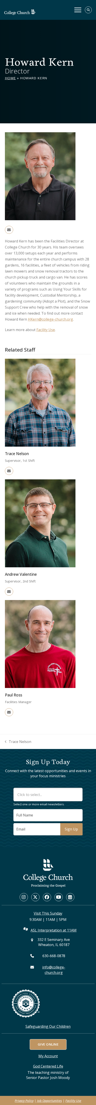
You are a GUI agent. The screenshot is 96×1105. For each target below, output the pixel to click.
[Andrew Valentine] (40, 523)
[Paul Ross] (40, 643)
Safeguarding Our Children (48, 1026)
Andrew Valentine (21, 574)
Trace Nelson (17, 453)
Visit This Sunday (48, 913)
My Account (48, 1056)
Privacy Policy (24, 1101)
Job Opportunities (49, 1101)
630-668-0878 (53, 955)
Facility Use (45, 329)
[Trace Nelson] (40, 402)
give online (48, 1044)
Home (10, 78)
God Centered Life (48, 1066)
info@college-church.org (53, 970)
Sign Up (71, 829)
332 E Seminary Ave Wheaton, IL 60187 (54, 942)
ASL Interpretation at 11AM (54, 930)
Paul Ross (13, 695)
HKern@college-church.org (50, 319)
